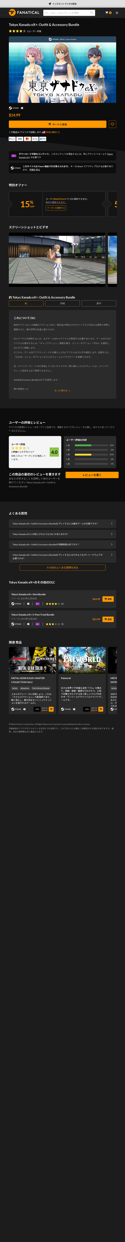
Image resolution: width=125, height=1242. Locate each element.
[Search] (91, 13)
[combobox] (72, 13)
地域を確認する (53, 132)
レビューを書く (92, 475)
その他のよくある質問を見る (62, 567)
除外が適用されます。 (56, 202)
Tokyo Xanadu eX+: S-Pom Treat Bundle (32, 614)
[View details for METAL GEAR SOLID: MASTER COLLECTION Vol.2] (32, 660)
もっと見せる (61, 390)
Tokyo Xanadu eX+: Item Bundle (28, 594)
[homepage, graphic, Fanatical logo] (24, 12)
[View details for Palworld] (82, 660)
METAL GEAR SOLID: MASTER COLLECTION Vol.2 (28, 680)
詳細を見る (34, 169)
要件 (98, 303)
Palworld (66, 678)
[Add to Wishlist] (112, 124)
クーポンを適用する (56, 208)
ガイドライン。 (18, 430)
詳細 (62, 303)
